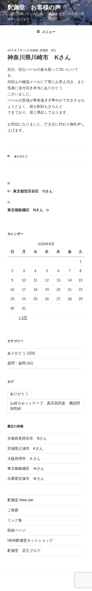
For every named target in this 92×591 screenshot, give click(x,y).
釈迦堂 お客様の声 (34, 7)
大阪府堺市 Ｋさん (23, 458)
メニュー (48, 32)
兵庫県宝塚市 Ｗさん (25, 478)
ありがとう (21, 156)
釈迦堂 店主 (48, 50)
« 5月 (23, 317)
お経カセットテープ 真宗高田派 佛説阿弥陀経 (45, 406)
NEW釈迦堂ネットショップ (30, 540)
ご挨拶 (12, 510)
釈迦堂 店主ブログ (23, 550)
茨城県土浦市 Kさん (25, 448)
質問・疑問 (16, 363)
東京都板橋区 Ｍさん (25, 468)
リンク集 (14, 520)
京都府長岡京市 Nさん (27, 438)
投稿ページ (16, 530)
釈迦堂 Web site (20, 500)
